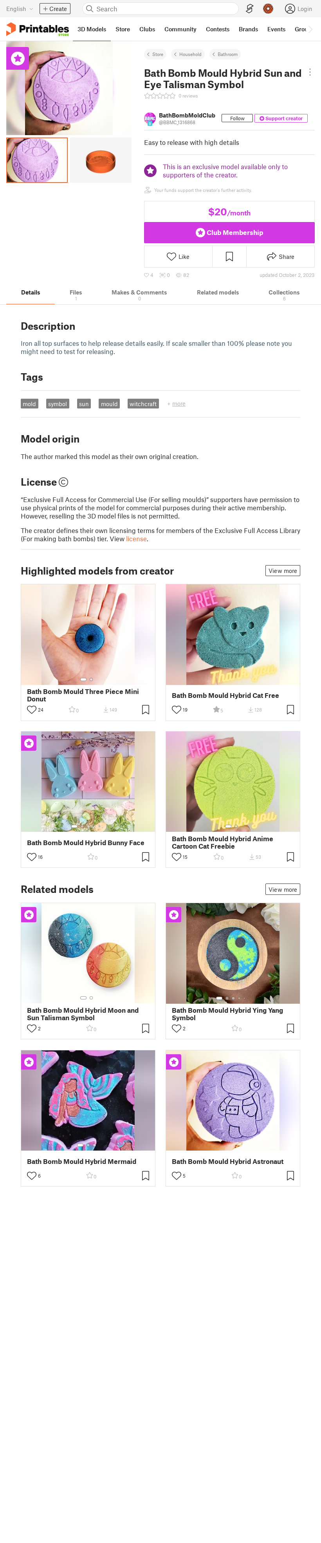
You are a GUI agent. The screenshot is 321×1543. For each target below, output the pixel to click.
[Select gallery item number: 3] (88, 826)
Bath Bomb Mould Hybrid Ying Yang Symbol (227, 1013)
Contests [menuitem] (217, 29)
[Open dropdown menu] (310, 72)
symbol (57, 403)
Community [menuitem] (180, 29)
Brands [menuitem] (248, 29)
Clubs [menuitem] (147, 29)
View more (283, 570)
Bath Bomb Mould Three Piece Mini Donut (83, 695)
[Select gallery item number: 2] (91, 679)
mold (29, 403)
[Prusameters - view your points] (268, 9)
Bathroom (228, 54)
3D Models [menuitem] (92, 29)
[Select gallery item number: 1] (83, 679)
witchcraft (143, 403)
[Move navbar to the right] (310, 29)
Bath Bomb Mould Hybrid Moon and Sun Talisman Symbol (83, 1013)
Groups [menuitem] (304, 29)
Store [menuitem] (122, 29)
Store (157, 54)
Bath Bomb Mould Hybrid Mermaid (81, 1161)
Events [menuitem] (276, 29)
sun (84, 403)
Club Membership (235, 232)
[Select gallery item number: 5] (100, 826)
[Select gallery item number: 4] (94, 826)
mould (109, 403)
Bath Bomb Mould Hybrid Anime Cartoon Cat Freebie (222, 842)
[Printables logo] (37, 29)
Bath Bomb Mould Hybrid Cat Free (225, 695)
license (136, 538)
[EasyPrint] (250, 9)
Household (190, 54)
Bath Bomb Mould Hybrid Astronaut (227, 1161)
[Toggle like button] (31, 709)
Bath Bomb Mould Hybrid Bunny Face (85, 842)
